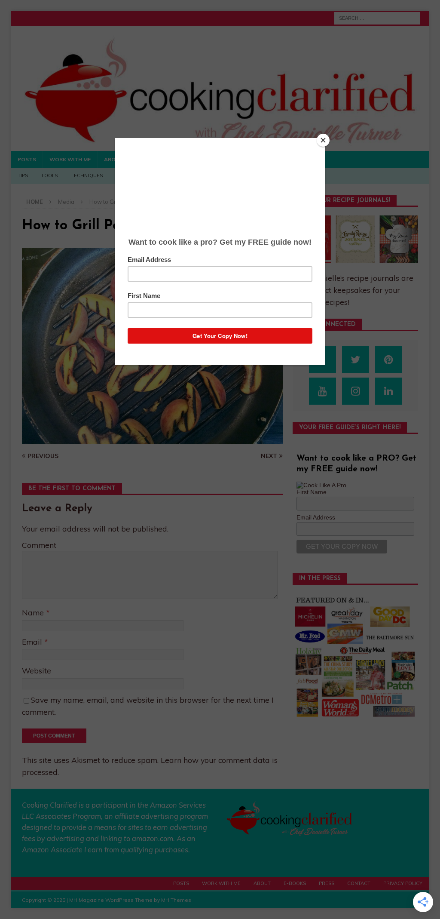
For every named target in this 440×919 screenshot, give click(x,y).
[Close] (323, 140)
